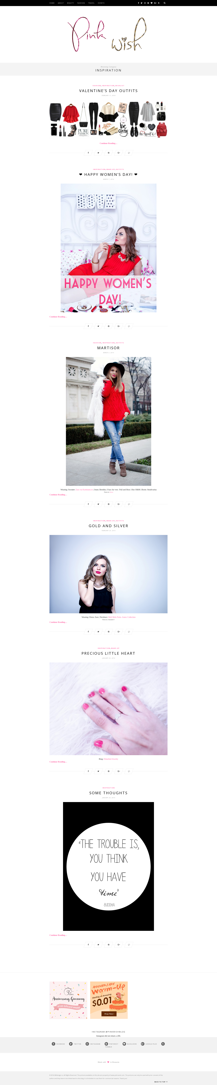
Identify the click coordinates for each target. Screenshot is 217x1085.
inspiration (108, 86)
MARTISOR (108, 347)
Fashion (81, 3)
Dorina (111, 492)
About (61, 3)
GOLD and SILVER (108, 525)
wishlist (119, 86)
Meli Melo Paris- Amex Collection (121, 617)
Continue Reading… (108, 143)
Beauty (70, 3)
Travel (91, 3)
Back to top (160, 1082)
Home (52, 3)
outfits (120, 169)
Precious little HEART (108, 653)
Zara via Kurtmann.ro (84, 490)
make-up (110, 169)
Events (101, 3)
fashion (97, 86)
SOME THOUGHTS (108, 792)
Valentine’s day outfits (108, 90)
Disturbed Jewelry (111, 759)
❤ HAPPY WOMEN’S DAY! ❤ (108, 174)
